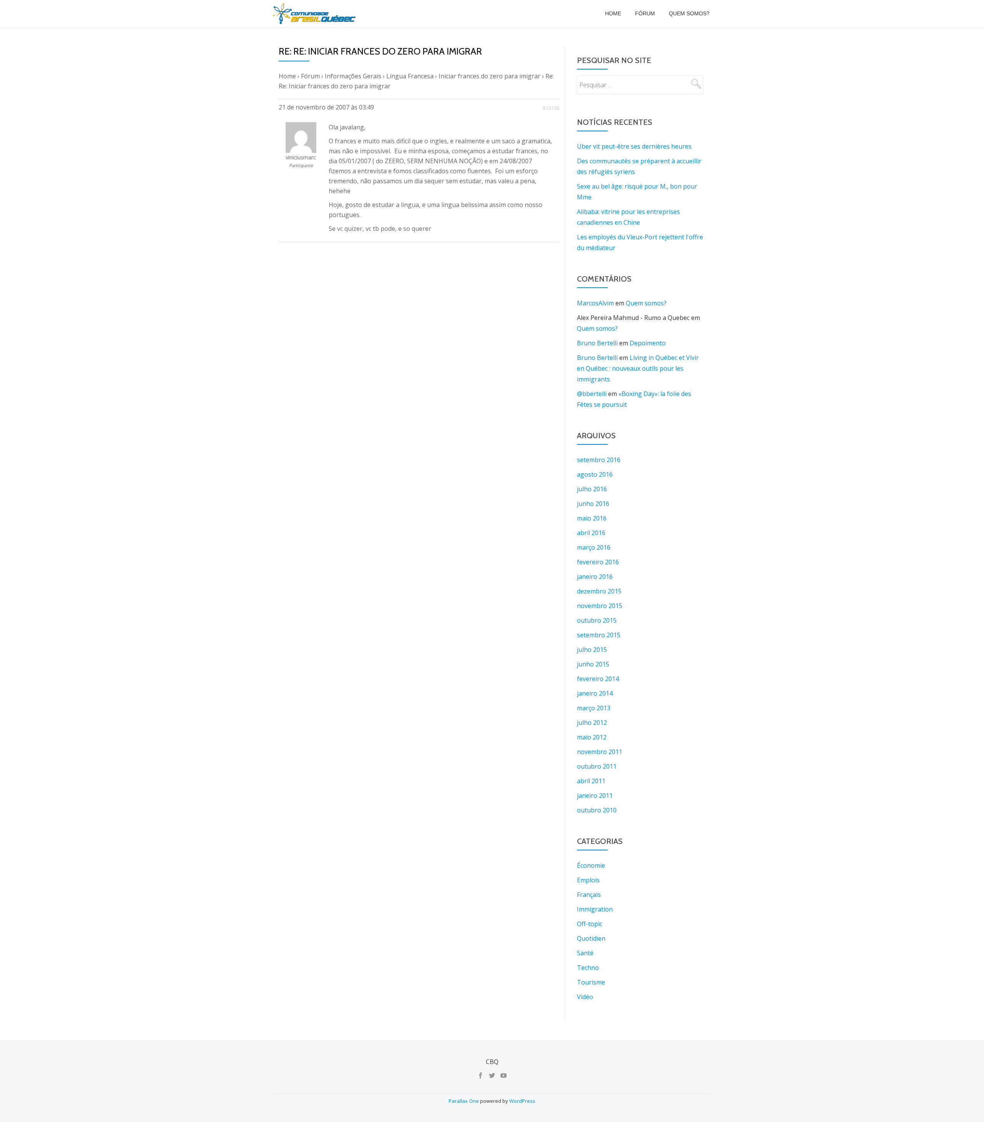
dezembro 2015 (599, 591)
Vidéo (585, 997)
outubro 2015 (597, 620)
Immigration (595, 909)
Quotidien (591, 938)
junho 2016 (593, 503)
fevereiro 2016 (598, 562)
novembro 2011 (599, 751)
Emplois (588, 880)
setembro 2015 (598, 635)
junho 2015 (593, 664)
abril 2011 (591, 781)
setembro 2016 (598, 460)
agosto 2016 (595, 474)
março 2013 (593, 708)
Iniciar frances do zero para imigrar (489, 76)
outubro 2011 (597, 766)
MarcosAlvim (595, 303)
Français (589, 894)
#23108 (551, 108)
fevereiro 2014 (598, 679)
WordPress (522, 1100)
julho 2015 (592, 649)
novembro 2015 (599, 606)
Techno (588, 967)
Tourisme (591, 982)
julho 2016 (592, 489)
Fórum (645, 13)
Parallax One (464, 1100)
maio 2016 (592, 518)
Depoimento (648, 343)
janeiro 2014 (595, 693)
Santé (585, 953)
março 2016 (593, 547)
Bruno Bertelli (597, 343)
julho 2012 (592, 722)
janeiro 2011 (595, 795)
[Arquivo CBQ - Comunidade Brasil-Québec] (315, 13)
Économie (591, 865)
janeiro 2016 (595, 576)
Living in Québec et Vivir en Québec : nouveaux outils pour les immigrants (638, 368)
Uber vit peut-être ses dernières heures (634, 146)
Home (613, 13)
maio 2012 (592, 737)
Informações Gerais (353, 76)
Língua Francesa (410, 76)
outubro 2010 (597, 810)
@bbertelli (592, 393)
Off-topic (589, 924)
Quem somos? (689, 13)
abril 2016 (591, 533)
